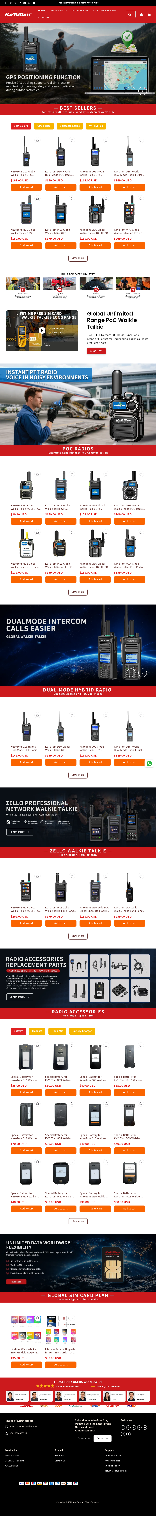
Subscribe (102, 1438)
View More (78, 258)
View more (78, 1221)
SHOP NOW (96, 351)
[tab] (49, 444)
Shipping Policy (112, 1466)
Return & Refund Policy (116, 1471)
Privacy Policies (112, 1461)
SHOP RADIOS (12, 1455)
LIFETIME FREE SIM (14, 1461)
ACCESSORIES (11, 1466)
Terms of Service (113, 1455)
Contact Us (60, 1461)
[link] (43, 17)
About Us (59, 1455)
